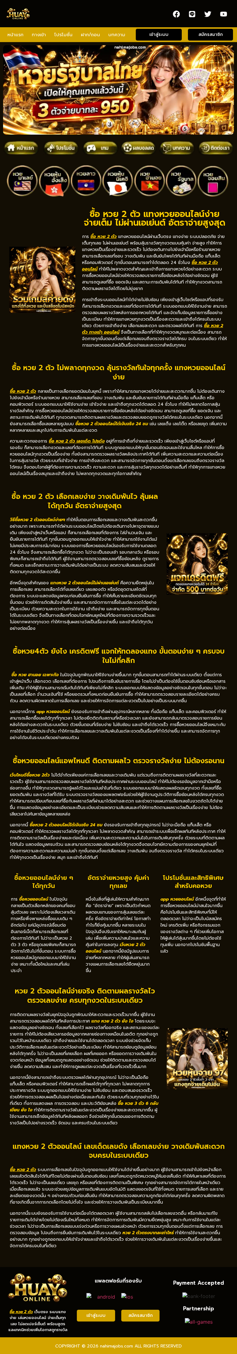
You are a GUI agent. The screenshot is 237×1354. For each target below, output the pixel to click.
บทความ (116, 34)
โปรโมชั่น (63, 34)
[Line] (192, 14)
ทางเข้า (39, 34)
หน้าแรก (15, 34)
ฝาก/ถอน (90, 34)
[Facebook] (176, 14)
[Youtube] (224, 14)
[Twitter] (208, 14)
